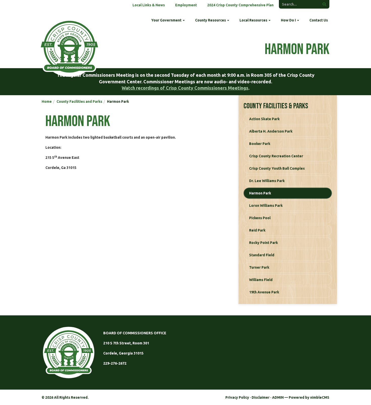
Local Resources (254, 20)
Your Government (166, 20)
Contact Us (318, 20)
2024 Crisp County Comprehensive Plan (240, 5)
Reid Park (257, 230)
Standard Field (261, 255)
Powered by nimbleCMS (309, 397)
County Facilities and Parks (79, 101)
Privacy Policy (237, 397)
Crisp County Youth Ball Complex (277, 168)
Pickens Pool (260, 218)
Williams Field (261, 280)
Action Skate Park (264, 119)
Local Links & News (148, 5)
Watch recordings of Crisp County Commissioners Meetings (185, 87)
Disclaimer (261, 397)
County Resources (211, 20)
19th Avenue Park (264, 292)
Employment (186, 5)
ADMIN (278, 397)
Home (47, 101)
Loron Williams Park (266, 206)
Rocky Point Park (263, 243)
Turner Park (259, 267)
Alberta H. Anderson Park (271, 131)
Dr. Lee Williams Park (267, 181)
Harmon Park (260, 193)
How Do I (289, 20)
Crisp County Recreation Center (276, 156)
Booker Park (259, 144)
